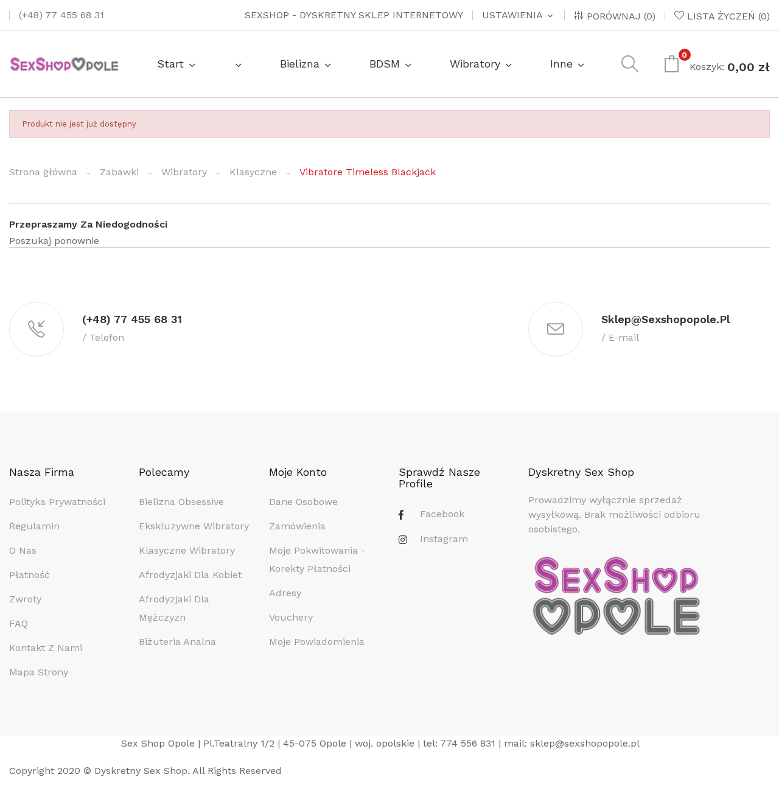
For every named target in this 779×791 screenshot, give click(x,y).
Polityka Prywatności (57, 501)
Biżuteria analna (177, 641)
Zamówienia (297, 526)
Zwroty (25, 599)
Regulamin (34, 526)
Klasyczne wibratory (187, 550)
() (728, 15)
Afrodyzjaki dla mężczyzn (174, 608)
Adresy (285, 593)
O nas (23, 550)
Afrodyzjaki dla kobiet (190, 574)
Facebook (442, 514)
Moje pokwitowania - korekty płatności (317, 559)
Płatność (29, 574)
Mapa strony (38, 672)
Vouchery (291, 617)
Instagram (444, 539)
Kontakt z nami (45, 647)
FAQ (18, 623)
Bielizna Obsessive (181, 501)
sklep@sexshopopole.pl (585, 743)
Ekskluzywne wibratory (194, 526)
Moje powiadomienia (317, 641)
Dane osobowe (303, 501)
